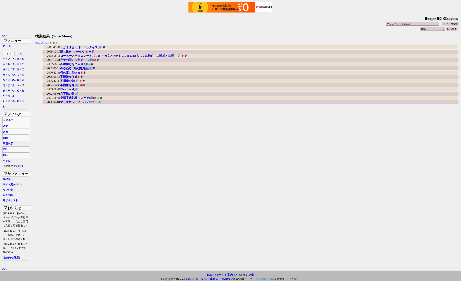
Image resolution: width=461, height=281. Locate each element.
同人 (5, 155)
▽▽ (4, 36)
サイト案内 (9, 184)
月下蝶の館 (67, 93)
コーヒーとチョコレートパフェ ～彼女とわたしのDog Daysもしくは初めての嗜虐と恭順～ (118, 55)
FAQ (19, 184)
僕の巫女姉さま (70, 72)
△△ (4, 268)
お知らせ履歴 (11, 257)
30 (22, 166)
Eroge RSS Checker (196, 278)
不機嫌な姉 (67, 80)
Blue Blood (67, 89)
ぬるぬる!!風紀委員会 (74, 68)
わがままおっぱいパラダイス (79, 47)
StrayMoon (42, 43)
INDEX (7, 46)
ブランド (21, 54)
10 (19, 166)
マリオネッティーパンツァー (79, 102)
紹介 (5, 137)
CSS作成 (8, 195)
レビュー (8, 119)
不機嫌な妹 (67, 85)
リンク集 (8, 189)
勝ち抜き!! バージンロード (77, 51)
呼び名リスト (10, 200)
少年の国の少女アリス (74, 59)
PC (5, 149)
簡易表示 (8, 143)
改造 (5, 132)
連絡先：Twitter (220, 278)
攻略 (5, 126)
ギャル (6, 160)
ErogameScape (265, 278)
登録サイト (9, 179)
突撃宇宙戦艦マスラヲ (74, 97)
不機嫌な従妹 (68, 76)
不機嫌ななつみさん (73, 64)
